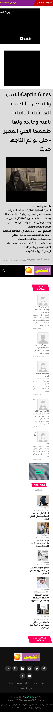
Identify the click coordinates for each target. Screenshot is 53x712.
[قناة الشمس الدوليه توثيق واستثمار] (26, 657)
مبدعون (39, 490)
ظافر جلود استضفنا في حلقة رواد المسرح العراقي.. (39, 571)
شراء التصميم (26, 688)
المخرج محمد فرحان (34, 259)
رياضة (19, 683)
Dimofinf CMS (29, 697)
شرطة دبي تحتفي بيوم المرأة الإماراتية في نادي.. (39, 625)
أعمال (10, 683)
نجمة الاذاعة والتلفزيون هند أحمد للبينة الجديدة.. (40, 544)
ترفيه (35, 683)
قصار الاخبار (39, 485)
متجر (42, 683)
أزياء (27, 683)
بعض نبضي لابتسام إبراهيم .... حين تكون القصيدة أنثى (42, 309)
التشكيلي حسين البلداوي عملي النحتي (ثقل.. (39, 516)
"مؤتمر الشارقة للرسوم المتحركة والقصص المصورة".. (39, 598)
